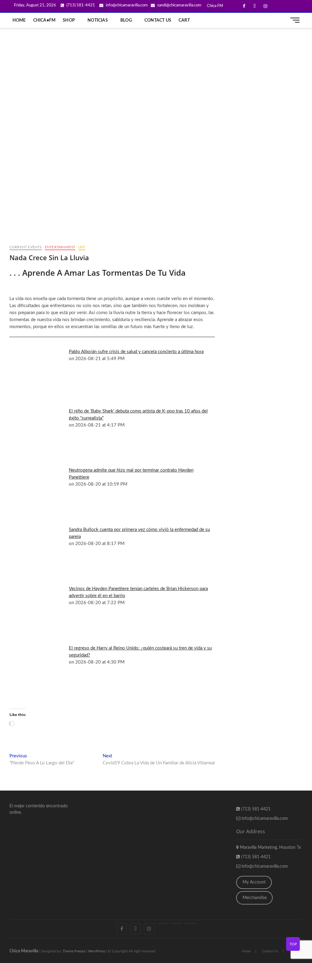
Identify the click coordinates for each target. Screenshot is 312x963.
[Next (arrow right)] (301, 481)
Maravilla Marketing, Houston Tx (270, 847)
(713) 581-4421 (255, 809)
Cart (184, 20)
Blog (126, 20)
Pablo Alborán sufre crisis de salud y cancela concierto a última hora (136, 351)
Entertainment (60, 247)
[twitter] (135, 928)
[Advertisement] (156, 74)
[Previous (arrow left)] (10, 481)
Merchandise (255, 898)
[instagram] (149, 928)
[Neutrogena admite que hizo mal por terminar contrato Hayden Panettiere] (41, 471)
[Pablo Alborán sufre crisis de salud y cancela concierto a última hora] (41, 353)
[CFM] (163, 923)
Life (82, 247)
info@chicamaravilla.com (264, 818)
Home (19, 20)
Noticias (97, 20)
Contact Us (157, 20)
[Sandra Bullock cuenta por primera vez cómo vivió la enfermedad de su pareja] (41, 531)
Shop (69, 20)
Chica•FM (44, 20)
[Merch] (176, 923)
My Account (254, 882)
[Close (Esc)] (292, 6)
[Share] (278, 6)
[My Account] (190, 923)
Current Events (25, 247)
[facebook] (121, 928)
